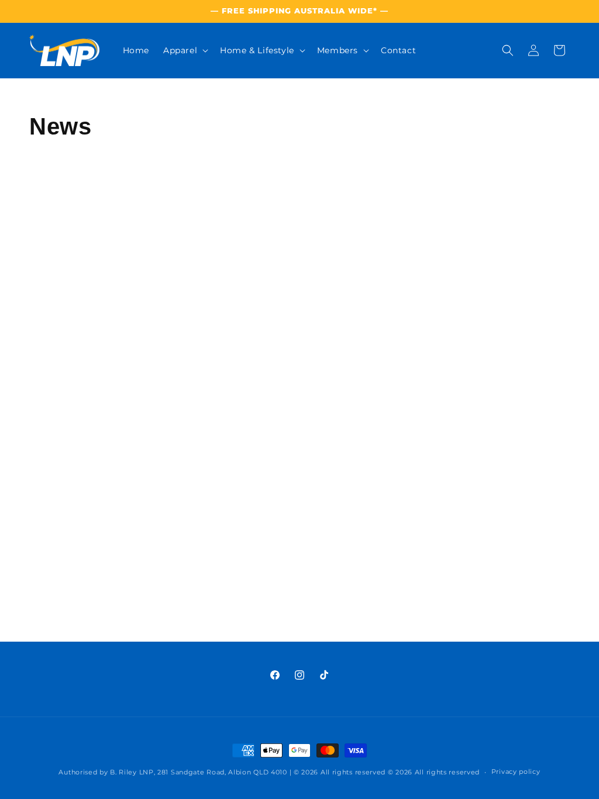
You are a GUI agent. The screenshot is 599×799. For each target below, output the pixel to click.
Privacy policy (516, 771)
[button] (184, 50)
